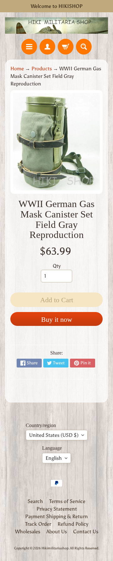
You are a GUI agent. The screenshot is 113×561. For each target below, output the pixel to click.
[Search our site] (84, 47)
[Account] (47, 47)
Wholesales (27, 532)
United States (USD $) (53, 435)
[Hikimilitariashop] (56, 25)
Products (41, 69)
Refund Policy (72, 524)
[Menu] (29, 47)
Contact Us (85, 532)
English (54, 458)
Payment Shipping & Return (56, 516)
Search (35, 501)
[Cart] (65, 47)
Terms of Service (67, 501)
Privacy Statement (56, 509)
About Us (56, 532)
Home (17, 69)
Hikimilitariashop (54, 548)
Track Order (38, 524)
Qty (57, 266)
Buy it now (56, 319)
